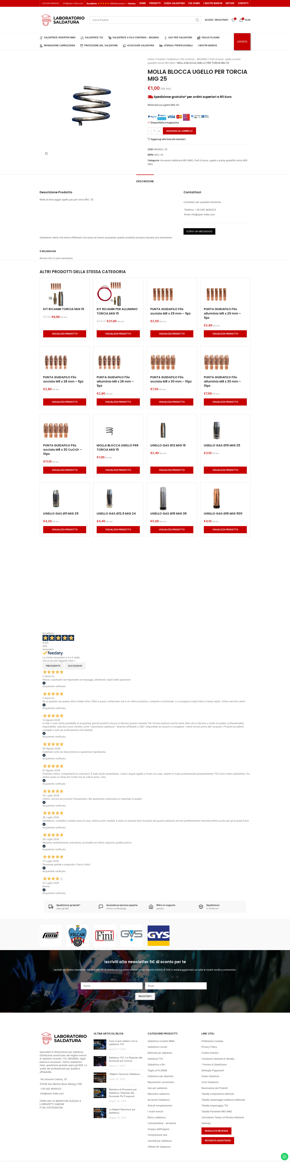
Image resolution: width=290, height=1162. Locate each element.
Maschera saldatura (158, 1093)
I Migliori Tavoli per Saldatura (124, 1074)
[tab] (145, 179)
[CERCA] (197, 20)
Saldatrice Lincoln (157, 1046)
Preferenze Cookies (212, 1041)
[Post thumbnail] (100, 1045)
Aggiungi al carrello (179, 131)
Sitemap (206, 1123)
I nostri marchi (155, 1111)
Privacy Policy (209, 1046)
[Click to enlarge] (46, 153)
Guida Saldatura (210, 1076)
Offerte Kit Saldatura (159, 1146)
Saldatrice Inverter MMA (161, 1041)
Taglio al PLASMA (157, 1070)
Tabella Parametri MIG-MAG (216, 1111)
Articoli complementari (160, 1105)
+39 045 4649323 (50, 3)
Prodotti (160, 59)
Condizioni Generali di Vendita (217, 1058)
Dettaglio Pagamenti (212, 1070)
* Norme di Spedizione (214, 1064)
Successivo (75, 665)
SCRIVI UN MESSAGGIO (199, 231)
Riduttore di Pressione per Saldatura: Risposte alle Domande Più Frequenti (123, 1092)
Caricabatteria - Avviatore (162, 1123)
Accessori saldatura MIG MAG (176, 160)
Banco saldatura (157, 1117)
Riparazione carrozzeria (161, 1082)
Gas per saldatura (157, 1088)
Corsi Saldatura (209, 1082)
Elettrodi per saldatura (160, 1052)
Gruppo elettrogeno (158, 1129)
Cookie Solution (210, 1052)
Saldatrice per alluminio (160, 1076)
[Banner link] (50, 936)
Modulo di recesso (216, 1130)
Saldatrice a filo (156, 1064)
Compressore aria (157, 1134)
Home (151, 59)
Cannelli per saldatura (160, 1140)
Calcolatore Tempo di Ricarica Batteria (222, 1117)
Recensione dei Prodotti (214, 1088)
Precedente (53, 665)
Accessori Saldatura (159, 1099)
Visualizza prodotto (65, 333)
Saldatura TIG (155, 1058)
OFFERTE (242, 41)
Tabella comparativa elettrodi (217, 1093)
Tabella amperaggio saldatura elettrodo (223, 1099)
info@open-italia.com (73, 3)
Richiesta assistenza (218, 1140)
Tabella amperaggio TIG (214, 1105)
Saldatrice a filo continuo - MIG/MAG (187, 59)
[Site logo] (63, 19)
